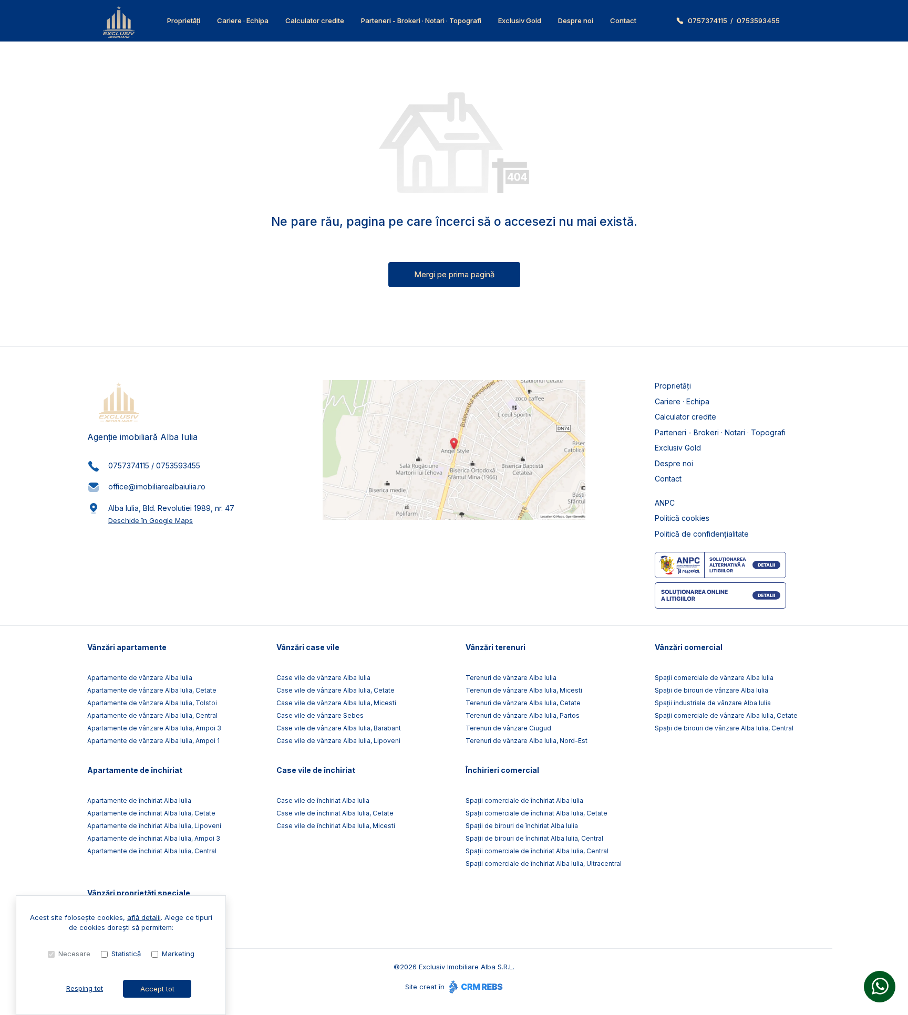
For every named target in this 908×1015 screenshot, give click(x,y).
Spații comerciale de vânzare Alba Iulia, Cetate (726, 715)
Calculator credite (314, 20)
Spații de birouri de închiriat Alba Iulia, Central (534, 838)
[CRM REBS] (475, 986)
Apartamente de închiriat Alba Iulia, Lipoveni (154, 826)
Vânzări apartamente (127, 647)
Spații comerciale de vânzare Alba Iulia (714, 678)
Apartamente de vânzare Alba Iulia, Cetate (151, 690)
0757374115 (707, 20)
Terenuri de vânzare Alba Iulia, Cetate (523, 703)
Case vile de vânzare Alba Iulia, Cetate (335, 690)
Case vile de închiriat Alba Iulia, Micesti (335, 826)
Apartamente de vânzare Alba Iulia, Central (152, 715)
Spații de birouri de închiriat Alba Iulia (522, 826)
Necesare (74, 953)
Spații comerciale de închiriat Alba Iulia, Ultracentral (544, 863)
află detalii (144, 917)
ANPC (665, 502)
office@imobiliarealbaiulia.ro (156, 486)
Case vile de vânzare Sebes (320, 715)
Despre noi (575, 20)
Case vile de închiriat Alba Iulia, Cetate (335, 813)
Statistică (126, 953)
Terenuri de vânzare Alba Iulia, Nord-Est (526, 741)
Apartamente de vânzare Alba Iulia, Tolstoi (152, 703)
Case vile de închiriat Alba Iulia (322, 800)
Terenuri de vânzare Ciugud (508, 728)
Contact (623, 20)
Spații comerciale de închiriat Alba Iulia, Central (537, 851)
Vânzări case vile (307, 647)
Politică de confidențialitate (702, 533)
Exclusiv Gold (519, 20)
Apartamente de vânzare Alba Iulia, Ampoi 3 (154, 728)
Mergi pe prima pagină (454, 274)
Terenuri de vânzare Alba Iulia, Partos (523, 715)
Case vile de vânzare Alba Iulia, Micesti (336, 703)
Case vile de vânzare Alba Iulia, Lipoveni (338, 741)
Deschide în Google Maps (150, 520)
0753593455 (758, 20)
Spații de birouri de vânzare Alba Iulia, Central (724, 728)
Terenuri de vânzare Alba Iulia (511, 678)
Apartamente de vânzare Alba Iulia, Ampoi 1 (153, 741)
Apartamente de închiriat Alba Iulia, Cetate (151, 813)
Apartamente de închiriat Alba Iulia (139, 800)
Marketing (178, 953)
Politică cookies (682, 518)
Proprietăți (183, 20)
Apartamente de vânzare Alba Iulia (139, 678)
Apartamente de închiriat (134, 770)
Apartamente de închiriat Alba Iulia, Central (151, 851)
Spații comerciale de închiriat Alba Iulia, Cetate (536, 813)
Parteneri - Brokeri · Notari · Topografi (421, 20)
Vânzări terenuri (495, 647)
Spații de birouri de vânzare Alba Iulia (711, 690)
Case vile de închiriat (315, 770)
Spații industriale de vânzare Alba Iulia (713, 703)
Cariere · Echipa (243, 20)
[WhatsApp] (879, 986)
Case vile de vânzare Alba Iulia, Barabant (338, 728)
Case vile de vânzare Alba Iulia (323, 678)
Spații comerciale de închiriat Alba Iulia (524, 800)
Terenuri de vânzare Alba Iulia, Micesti (524, 690)
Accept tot (157, 989)
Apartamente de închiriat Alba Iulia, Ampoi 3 (153, 838)
